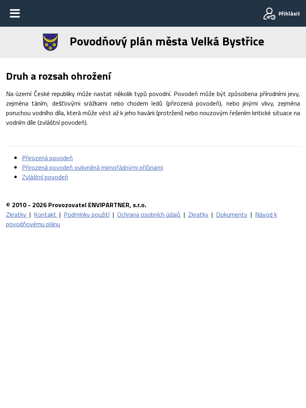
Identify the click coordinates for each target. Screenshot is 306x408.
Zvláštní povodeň (45, 177)
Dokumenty (231, 214)
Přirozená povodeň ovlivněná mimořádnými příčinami (92, 167)
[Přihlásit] (269, 14)
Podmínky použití (87, 214)
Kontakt (46, 214)
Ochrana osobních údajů (148, 214)
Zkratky (17, 214)
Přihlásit (289, 13)
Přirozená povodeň (47, 158)
